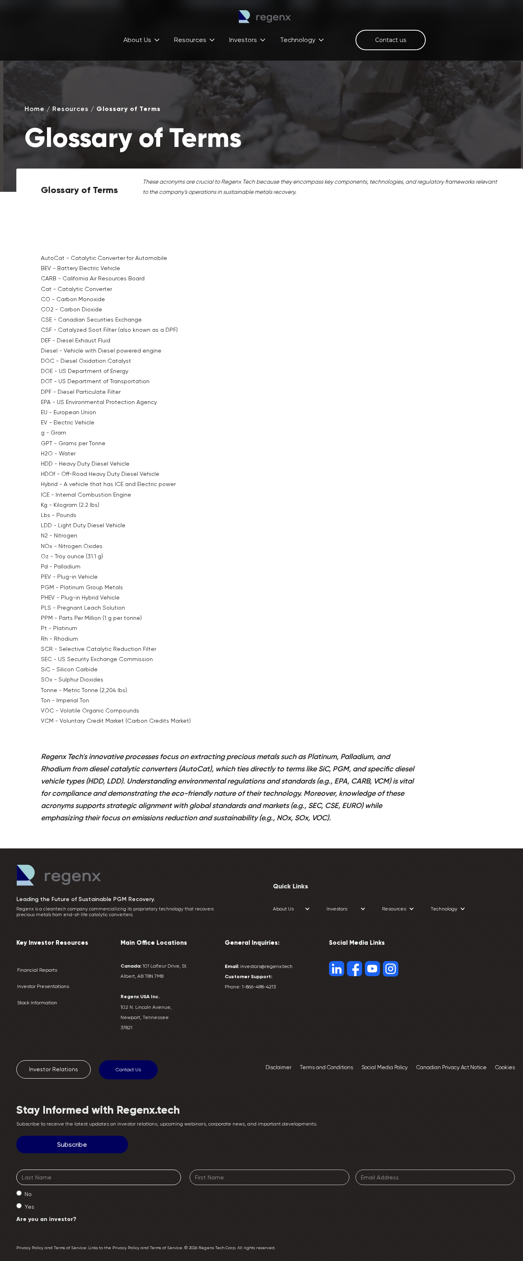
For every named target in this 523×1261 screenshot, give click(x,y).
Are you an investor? (46, 1219)
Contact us (390, 40)
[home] (265, 16)
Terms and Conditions (326, 1067)
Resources (70, 109)
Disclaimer (278, 1067)
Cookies (505, 1067)
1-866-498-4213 (259, 987)
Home (35, 109)
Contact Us (128, 1069)
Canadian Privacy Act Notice (451, 1067)
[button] (142, 39)
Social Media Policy (385, 1067)
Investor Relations (53, 1069)
